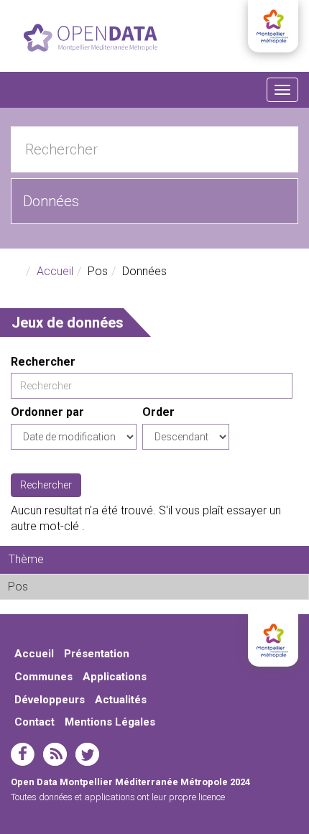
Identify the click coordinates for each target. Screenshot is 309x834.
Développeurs (49, 699)
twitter (87, 754)
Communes (43, 676)
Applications (115, 676)
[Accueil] (90, 37)
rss (55, 754)
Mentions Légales (110, 721)
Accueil (55, 271)
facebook (22, 754)
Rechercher (43, 362)
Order (158, 412)
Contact (34, 721)
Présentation (96, 653)
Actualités (121, 699)
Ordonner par (47, 412)
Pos (63, 586)
